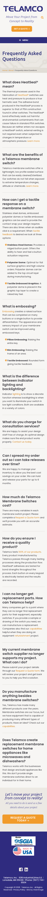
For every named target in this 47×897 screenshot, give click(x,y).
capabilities (36, 628)
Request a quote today (23, 819)
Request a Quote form (27, 517)
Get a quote (21, 28)
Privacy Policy (19, 889)
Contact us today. (22, 441)
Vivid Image (38, 889)
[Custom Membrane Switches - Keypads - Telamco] (23, 10)
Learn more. (33, 140)
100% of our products (30, 551)
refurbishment (22, 635)
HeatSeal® (23, 95)
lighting (16, 394)
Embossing (8, 311)
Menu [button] (25, 40)
